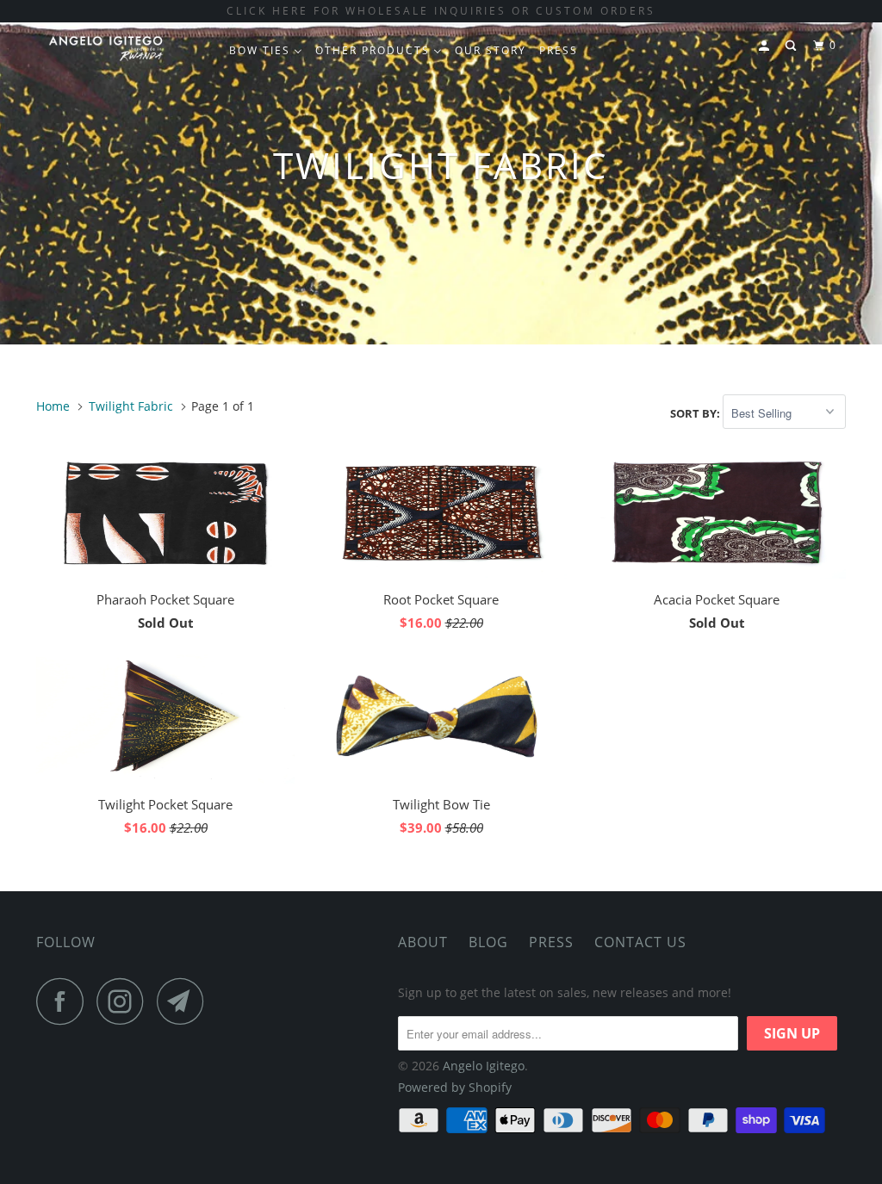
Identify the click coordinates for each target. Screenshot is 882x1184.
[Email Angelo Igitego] (185, 1001)
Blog (488, 942)
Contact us (640, 942)
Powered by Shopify (455, 1087)
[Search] (792, 46)
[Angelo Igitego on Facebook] (64, 1001)
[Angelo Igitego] (105, 48)
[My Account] (765, 46)
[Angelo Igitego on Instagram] (124, 1001)
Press (551, 942)
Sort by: (696, 413)
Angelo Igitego (484, 1065)
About (423, 942)
